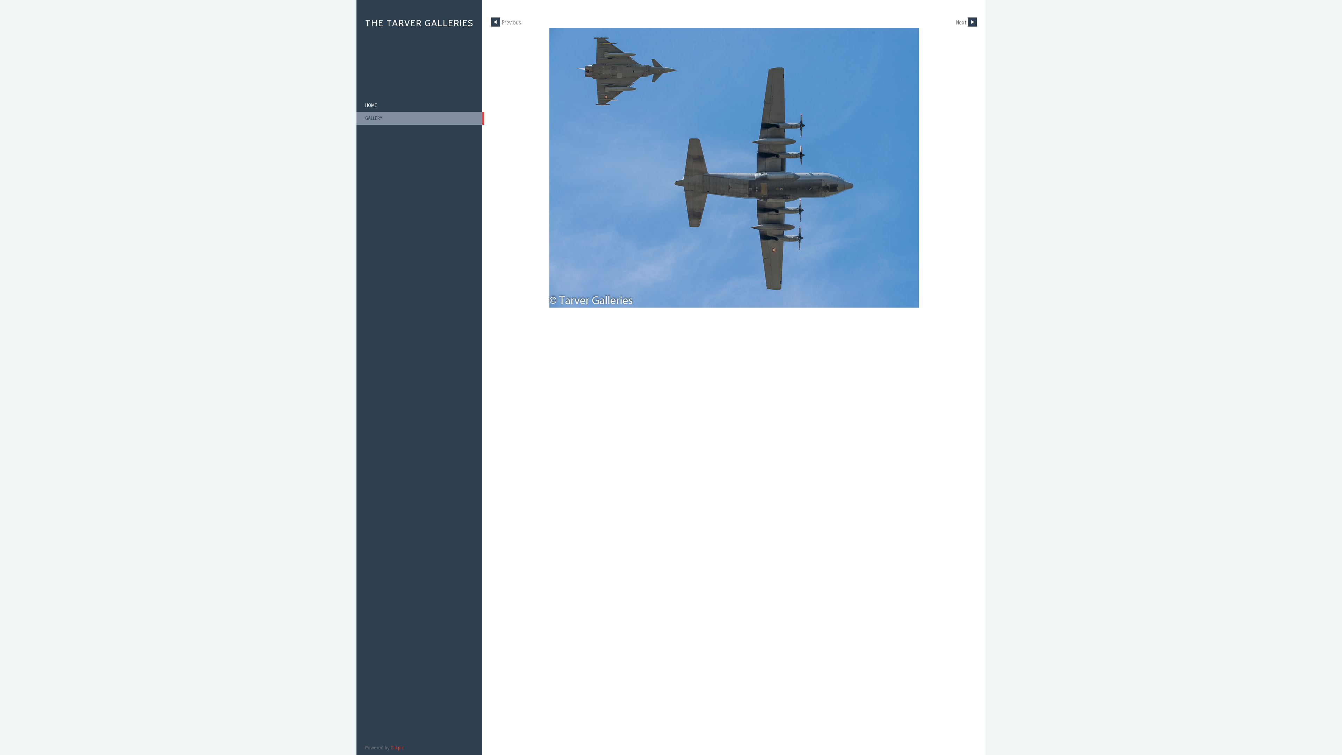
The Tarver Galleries (419, 23)
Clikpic (397, 748)
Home (371, 105)
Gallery (373, 118)
